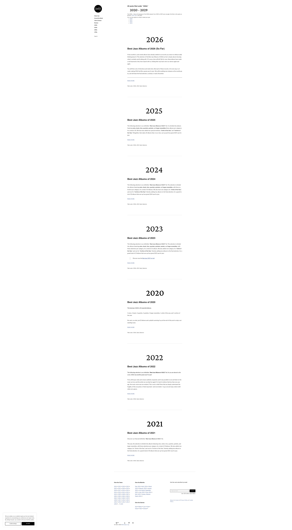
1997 (119, 500)
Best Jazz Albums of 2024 (141, 178)
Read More (130, 80)
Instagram (119, 521)
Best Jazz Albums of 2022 (141, 366)
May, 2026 (137, 486)
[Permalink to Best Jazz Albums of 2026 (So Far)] (155, 43)
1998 (115, 500)
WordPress (127, 521)
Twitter (115, 521)
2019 (127, 488)
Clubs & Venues (97, 20)
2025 (138, 145)
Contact (177, 500)
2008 (123, 494)
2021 (136, 15)
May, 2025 (148, 492)
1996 (123, 500)
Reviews (96, 23)
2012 (123, 492)
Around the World (98, 18)
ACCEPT (28, 523)
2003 (127, 496)
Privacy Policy (184, 500)
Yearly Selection (143, 86)
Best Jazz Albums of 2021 (141, 432)
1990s (95, 32)
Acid (136, 506)
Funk (148, 506)
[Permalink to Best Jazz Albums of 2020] (155, 296)
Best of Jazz (98, 9)
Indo (141, 508)
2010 (115, 494)
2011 (127, 492)
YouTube (123, 521)
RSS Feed (132, 521)
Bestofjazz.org (125, 524)
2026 (138, 86)
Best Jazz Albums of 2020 (141, 302)
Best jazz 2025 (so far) (148, 258)
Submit (192, 490)
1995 (127, 500)
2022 (131, 21)
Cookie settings (13, 523)
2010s (95, 27)
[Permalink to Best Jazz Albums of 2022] (155, 361)
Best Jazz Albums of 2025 (141, 119)
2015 (127, 490)
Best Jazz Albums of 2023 (141, 238)
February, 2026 (143, 488)
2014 (115, 492)
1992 (123, 502)
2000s (95, 30)
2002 (115, 498)
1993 (119, 502)
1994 (115, 502)
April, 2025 (138, 494)
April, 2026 (144, 486)
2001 (119, 498)
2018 (115, 490)
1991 (127, 502)
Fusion (136, 508)
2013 (119, 492)
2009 (119, 494)
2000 (123, 498)
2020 (133, 15)
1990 (115, 504)
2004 (123, 496)
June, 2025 (142, 492)
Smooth (145, 508)
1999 (127, 498)
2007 (127, 494)
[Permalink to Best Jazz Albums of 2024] (155, 173)
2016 (123, 490)
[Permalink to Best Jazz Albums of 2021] (155, 427)
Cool (144, 506)
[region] (19, 520)
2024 (138, 204)
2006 (115, 496)
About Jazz (96, 16)
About (171, 500)
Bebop (140, 506)
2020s (95, 25)
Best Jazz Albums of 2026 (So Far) (146, 48)
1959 (121, 504)
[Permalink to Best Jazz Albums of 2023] (155, 232)
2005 (119, 496)
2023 (131, 23)
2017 (119, 490)
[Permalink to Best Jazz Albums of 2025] (155, 114)
